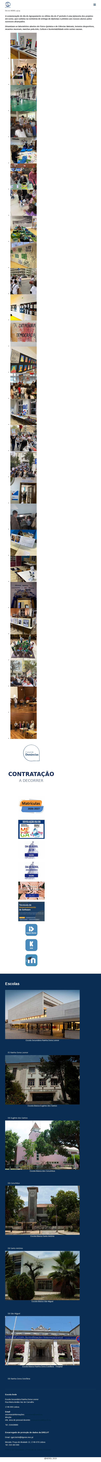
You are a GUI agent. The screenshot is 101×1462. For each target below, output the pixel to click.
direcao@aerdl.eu (19, 1417)
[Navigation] (95, 5)
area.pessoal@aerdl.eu (41, 1420)
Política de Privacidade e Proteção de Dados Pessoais (28, 1450)
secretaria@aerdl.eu (33, 1414)
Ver (43, 1047)
